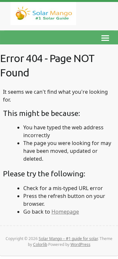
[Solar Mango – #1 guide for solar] (43, 15)
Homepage (65, 211)
